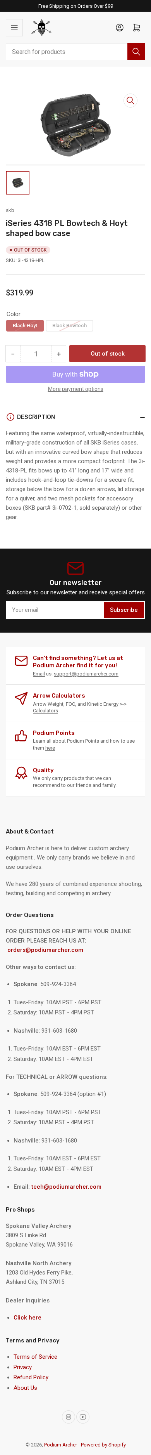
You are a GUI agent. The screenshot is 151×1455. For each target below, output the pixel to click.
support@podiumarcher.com (86, 674)
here (50, 748)
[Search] (136, 51)
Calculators (45, 711)
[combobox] (75, 51)
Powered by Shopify (103, 1445)
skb (10, 210)
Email (39, 674)
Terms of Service (35, 1356)
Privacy (23, 1367)
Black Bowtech (69, 325)
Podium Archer (60, 1445)
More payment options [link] (75, 389)
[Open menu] (14, 27)
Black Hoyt (25, 325)
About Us (25, 1387)
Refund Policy (31, 1377)
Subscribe (124, 609)
